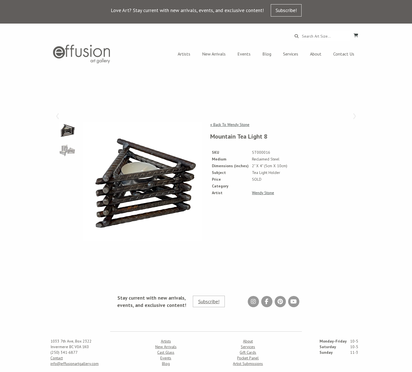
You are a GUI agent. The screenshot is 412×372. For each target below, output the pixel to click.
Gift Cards (248, 352)
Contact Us (343, 54)
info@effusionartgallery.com (74, 363)
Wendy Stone (263, 192)
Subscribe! (286, 10)
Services (290, 54)
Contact (56, 357)
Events (244, 54)
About (315, 54)
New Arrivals (214, 54)
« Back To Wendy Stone (229, 124)
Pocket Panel (248, 357)
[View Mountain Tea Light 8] (142, 181)
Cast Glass (165, 352)
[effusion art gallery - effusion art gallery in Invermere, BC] (81, 54)
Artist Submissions (248, 363)
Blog (266, 54)
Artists (184, 54)
